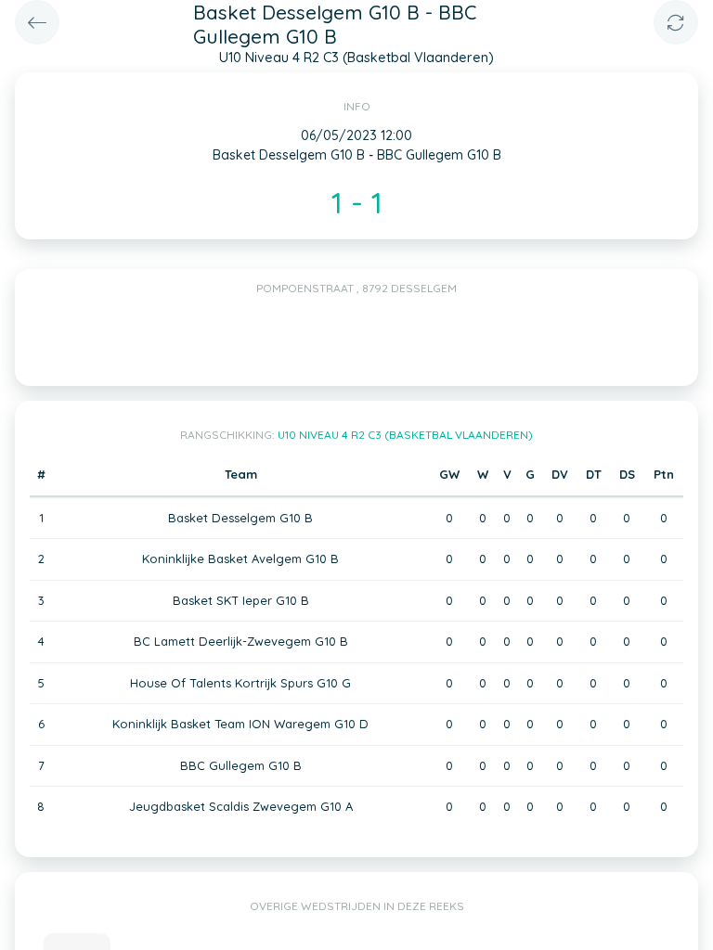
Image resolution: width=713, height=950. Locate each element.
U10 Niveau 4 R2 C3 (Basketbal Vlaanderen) (405, 435)
